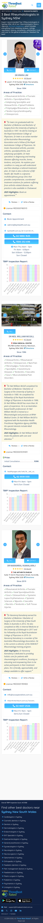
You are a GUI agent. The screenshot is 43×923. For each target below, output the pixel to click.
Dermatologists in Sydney (14, 828)
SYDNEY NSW (16, 11)
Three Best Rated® (24, 918)
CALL (10, 70)
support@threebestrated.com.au (20, 907)
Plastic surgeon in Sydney (14, 876)
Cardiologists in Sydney (13, 817)
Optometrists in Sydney (13, 858)
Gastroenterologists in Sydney (15, 839)
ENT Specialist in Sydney (13, 835)
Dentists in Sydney (11, 824)
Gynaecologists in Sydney (14, 846)
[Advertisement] (21, 778)
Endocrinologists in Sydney (14, 832)
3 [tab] (22, 64)
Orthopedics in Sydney (12, 861)
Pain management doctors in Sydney (18, 869)
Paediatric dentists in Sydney (15, 865)
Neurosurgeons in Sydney (14, 854)
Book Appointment (15, 219)
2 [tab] (20, 64)
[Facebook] (2, 910)
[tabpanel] (21, 55)
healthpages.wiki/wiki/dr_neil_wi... (21, 471)
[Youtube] (16, 910)
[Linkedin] (20, 910)
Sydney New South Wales (18, 812)
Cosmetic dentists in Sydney (15, 821)
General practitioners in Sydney (16, 843)
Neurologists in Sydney (13, 850)
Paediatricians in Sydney (13, 872)
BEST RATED (6, 11)
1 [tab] (18, 64)
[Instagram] (11, 910)
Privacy (4, 914)
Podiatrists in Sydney (12, 880)
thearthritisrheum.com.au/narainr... (21, 701)
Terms (13, 914)
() (27, 78)
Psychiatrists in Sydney (13, 884)
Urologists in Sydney (12, 887)
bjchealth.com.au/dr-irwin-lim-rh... (20, 231)
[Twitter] (7, 910)
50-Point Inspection (16, 26)
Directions (29, 84)
